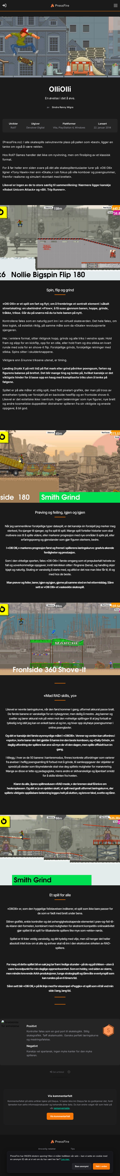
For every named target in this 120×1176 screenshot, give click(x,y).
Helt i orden (101, 1166)
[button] (60, 1107)
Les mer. (65, 1159)
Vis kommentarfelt (60, 1116)
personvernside (62, 1108)
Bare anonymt (81, 1166)
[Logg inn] (5, 5)
